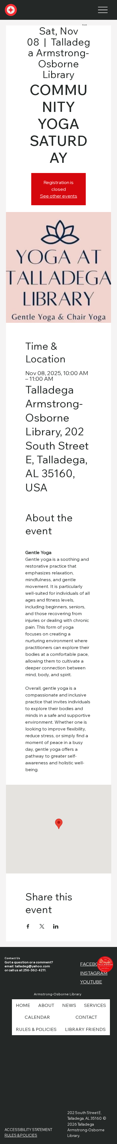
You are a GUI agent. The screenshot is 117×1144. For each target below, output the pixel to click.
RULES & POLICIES (21, 1135)
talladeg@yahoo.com (32, 966)
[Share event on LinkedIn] (55, 926)
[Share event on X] (42, 926)
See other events (58, 196)
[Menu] (103, 10)
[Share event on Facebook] (28, 926)
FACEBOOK (93, 964)
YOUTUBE (91, 982)
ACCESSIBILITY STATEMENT (28, 1129)
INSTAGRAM (93, 973)
